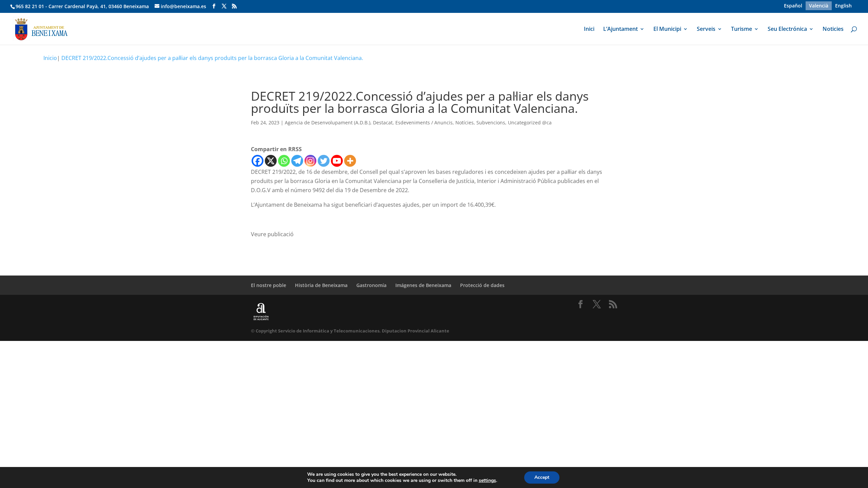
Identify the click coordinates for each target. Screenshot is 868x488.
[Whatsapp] (284, 161)
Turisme (741, 29)
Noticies (833, 29)
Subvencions (490, 122)
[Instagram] (310, 161)
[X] (271, 161)
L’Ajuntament (620, 29)
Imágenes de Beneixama (423, 285)
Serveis (706, 29)
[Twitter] (324, 161)
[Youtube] (337, 161)
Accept (541, 477)
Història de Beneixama (321, 285)
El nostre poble (268, 285)
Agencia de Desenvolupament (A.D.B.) (327, 122)
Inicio (50, 58)
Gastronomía (371, 285)
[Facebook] (257, 161)
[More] (350, 161)
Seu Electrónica (787, 29)
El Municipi (667, 29)
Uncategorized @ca (530, 122)
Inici (589, 29)
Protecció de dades (482, 285)
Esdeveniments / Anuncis (424, 122)
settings (487, 480)
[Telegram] (297, 161)
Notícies (464, 122)
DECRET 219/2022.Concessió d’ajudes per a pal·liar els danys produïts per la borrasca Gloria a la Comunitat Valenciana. (212, 58)
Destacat (383, 122)
